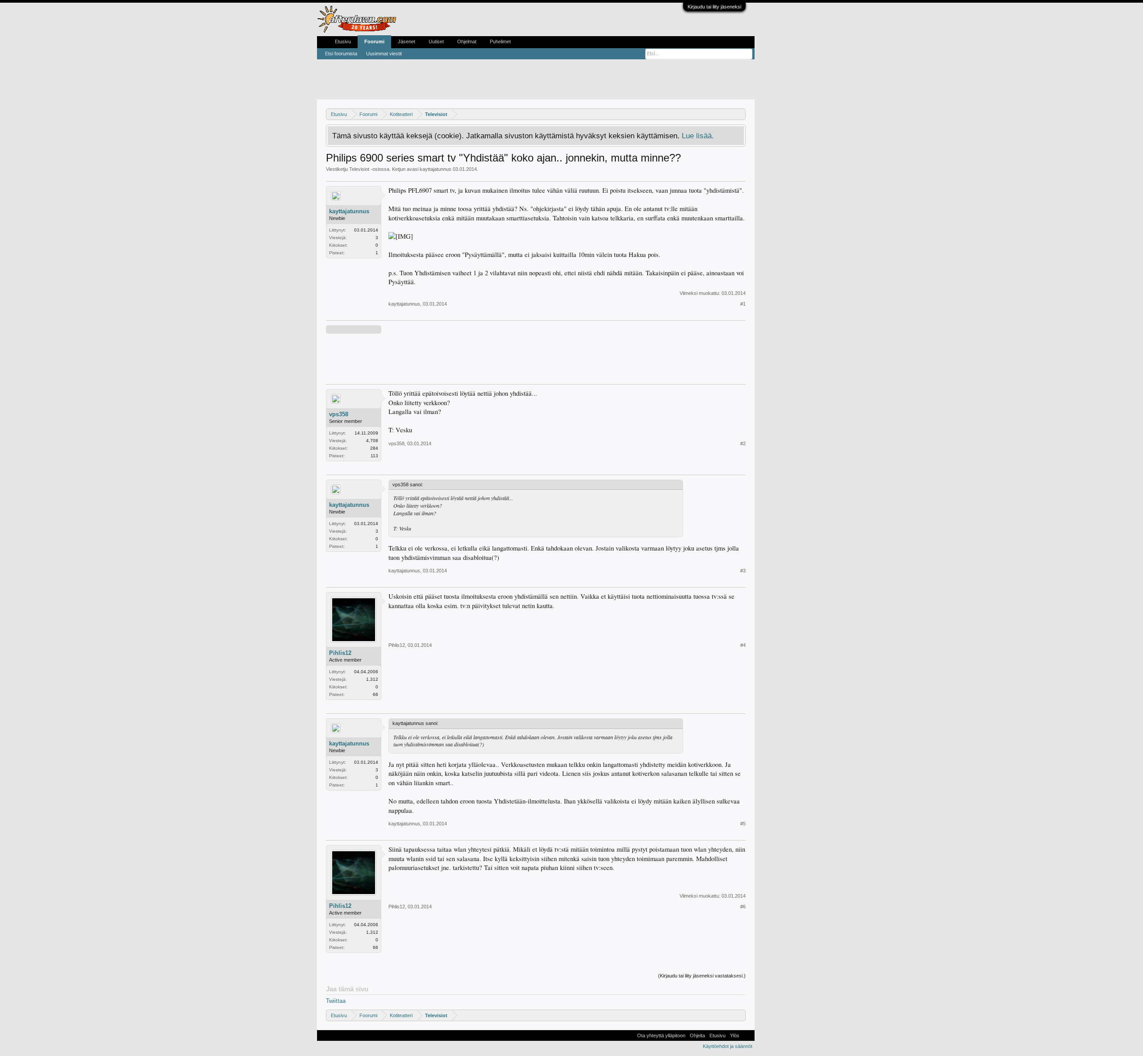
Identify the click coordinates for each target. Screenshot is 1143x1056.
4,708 (372, 440)
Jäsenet (406, 41)
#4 (743, 645)
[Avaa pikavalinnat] (740, 114)
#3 (743, 570)
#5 (743, 823)
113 (374, 455)
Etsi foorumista (341, 53)
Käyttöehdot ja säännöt (727, 1046)
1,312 (372, 679)
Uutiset (436, 41)
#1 (743, 303)
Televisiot (359, 169)
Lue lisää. (698, 135)
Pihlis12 (340, 653)
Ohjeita (697, 1035)
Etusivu (343, 41)
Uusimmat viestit (384, 53)
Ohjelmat (466, 41)
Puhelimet (500, 41)
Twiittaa (336, 1001)
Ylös (734, 1035)
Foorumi (374, 41)
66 (375, 694)
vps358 (338, 414)
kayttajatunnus (435, 169)
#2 (743, 443)
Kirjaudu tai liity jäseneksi (714, 6)
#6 (743, 906)
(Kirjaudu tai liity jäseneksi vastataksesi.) (702, 975)
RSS (747, 1035)
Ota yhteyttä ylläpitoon (661, 1035)
